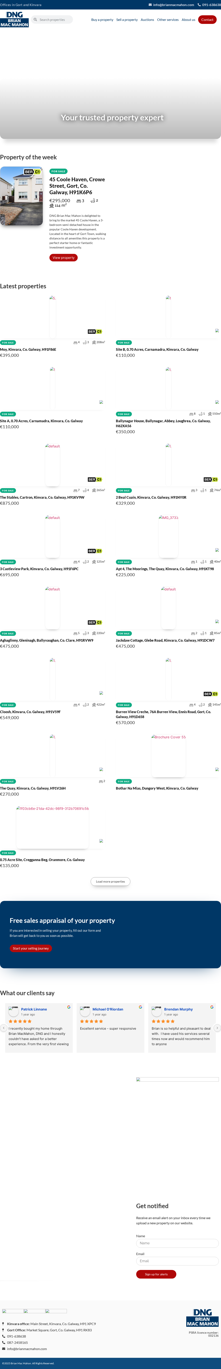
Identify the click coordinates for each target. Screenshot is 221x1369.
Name (140, 1236)
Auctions (147, 19)
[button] (110, 881)
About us (188, 19)
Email (140, 1254)
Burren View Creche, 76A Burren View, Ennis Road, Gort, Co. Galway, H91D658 (168, 711)
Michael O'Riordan (108, 1009)
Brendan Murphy (178, 1009)
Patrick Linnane (34, 1009)
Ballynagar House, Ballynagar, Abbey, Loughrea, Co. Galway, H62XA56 (168, 420)
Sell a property (127, 19)
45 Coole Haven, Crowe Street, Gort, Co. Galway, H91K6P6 (77, 182)
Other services (168, 19)
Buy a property (102, 19)
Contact (207, 19)
